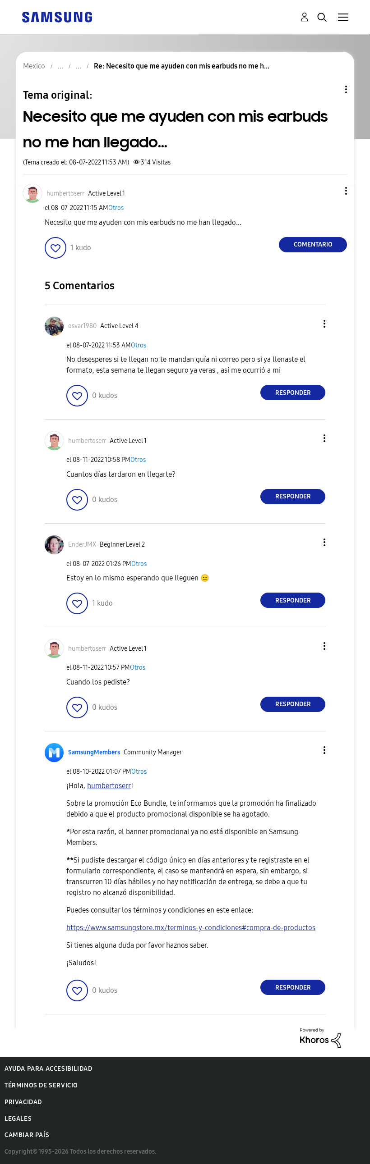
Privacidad (23, 1102)
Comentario (313, 244)
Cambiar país (27, 1135)
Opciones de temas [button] (330, 89)
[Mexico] (57, 16)
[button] (331, 191)
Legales (18, 1119)
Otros (116, 208)
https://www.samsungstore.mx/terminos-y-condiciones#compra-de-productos (190, 927)
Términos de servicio (41, 1085)
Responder (293, 393)
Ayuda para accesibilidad (48, 1069)
